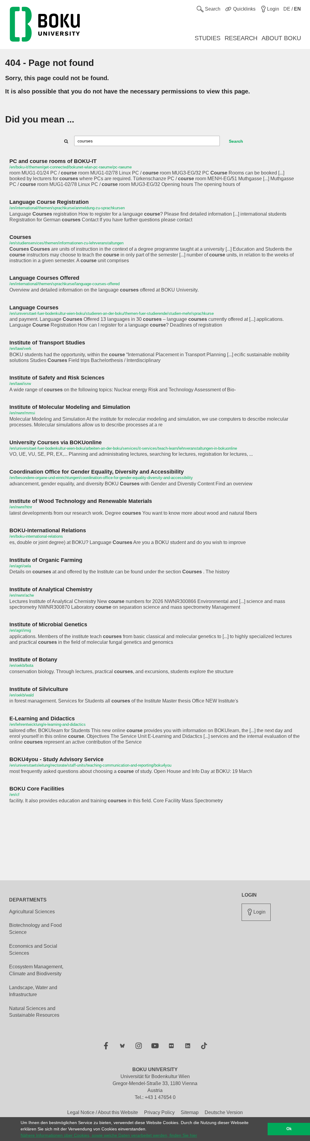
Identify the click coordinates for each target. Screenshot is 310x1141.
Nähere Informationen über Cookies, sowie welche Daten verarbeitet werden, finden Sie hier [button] (109, 1135)
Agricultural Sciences (32, 911)
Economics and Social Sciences (33, 950)
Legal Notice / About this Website (102, 1112)
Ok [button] (289, 1129)
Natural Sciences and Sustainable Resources (34, 1012)
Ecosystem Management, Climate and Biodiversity (36, 970)
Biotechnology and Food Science (35, 929)
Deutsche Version (224, 1112)
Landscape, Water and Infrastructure (33, 991)
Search (236, 141)
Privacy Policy (159, 1112)
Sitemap (190, 1112)
